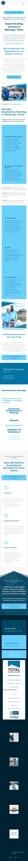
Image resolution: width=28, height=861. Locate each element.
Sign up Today (14, 77)
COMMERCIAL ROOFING (14, 683)
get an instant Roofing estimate (14, 357)
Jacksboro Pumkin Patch (12, 398)
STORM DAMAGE (14, 687)
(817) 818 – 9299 (17, 631)
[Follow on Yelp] (18, 858)
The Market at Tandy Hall (12, 400)
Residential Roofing (14, 680)
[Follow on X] (13, 858)
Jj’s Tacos (6, 402)
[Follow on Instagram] (15, 858)
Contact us (8, 493)
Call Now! (14, 654)
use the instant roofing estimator (14, 606)
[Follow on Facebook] (10, 858)
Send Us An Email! (11, 643)
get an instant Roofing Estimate (14, 477)
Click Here (13, 438)
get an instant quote (14, 12)
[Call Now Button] (3, 3)
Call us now (8, 377)
